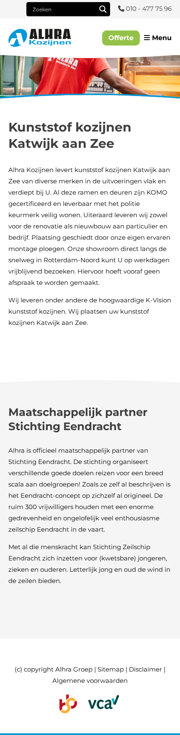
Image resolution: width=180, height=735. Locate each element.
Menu (161, 38)
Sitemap (111, 669)
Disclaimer (145, 669)
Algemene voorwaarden (90, 680)
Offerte (121, 38)
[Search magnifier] (103, 9)
